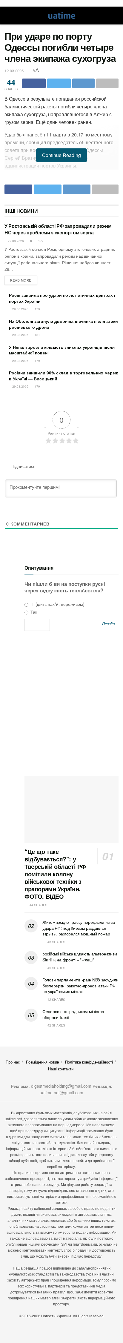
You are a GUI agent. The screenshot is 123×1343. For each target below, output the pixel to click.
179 (40, 241)
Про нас (13, 1062)
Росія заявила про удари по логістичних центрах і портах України (62, 298)
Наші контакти (60, 1069)
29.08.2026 (15, 241)
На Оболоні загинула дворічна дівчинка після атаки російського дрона (63, 324)
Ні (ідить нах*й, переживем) (56, 604)
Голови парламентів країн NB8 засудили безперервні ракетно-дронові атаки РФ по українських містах (80, 985)
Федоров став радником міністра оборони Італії (73, 1014)
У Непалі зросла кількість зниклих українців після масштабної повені (62, 350)
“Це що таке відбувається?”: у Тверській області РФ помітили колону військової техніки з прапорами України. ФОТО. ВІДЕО (55, 874)
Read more (20, 280)
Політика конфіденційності (89, 1062)
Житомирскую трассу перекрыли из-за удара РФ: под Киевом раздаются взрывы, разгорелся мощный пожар (78, 928)
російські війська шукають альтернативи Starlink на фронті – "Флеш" (79, 957)
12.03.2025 (14, 70)
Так (33, 611)
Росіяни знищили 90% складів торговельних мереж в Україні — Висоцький (63, 376)
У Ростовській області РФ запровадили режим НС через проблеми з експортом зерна (58, 229)
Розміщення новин (42, 1062)
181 (37, 335)
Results (108, 624)
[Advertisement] (61, 705)
